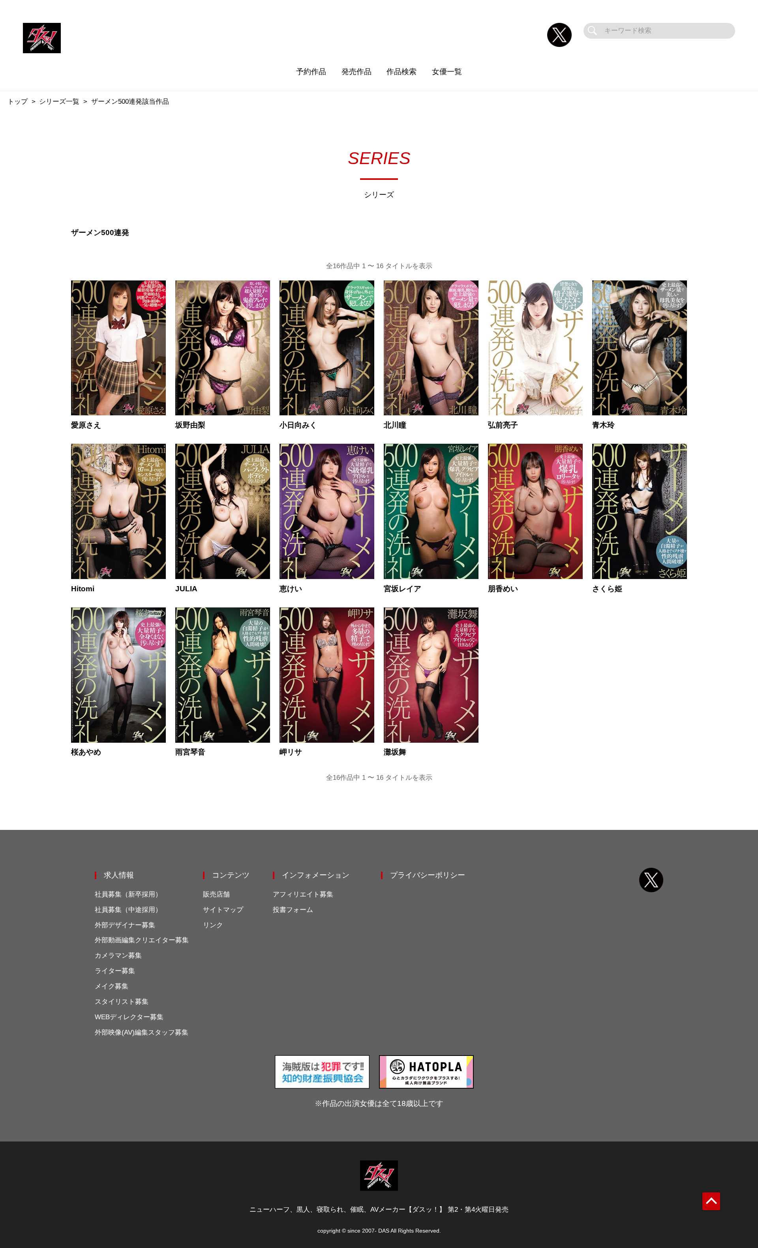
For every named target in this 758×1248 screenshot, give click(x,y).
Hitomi (82, 588)
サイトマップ (223, 910)
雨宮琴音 (190, 752)
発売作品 (356, 71)
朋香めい (503, 588)
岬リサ (291, 752)
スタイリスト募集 (121, 1001)
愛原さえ (86, 425)
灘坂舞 (395, 752)
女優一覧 (447, 71)
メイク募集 (111, 986)
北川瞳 (395, 425)
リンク (213, 925)
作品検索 (402, 71)
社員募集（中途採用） (128, 910)
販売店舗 (216, 894)
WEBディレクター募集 (129, 1017)
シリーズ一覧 (59, 101)
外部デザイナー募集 (125, 925)
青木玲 (603, 425)
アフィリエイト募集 (303, 894)
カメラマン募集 (118, 955)
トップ (18, 101)
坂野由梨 (190, 425)
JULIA (186, 588)
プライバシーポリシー (427, 875)
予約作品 (311, 71)
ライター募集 (115, 971)
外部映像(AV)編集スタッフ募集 (141, 1032)
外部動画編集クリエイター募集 (142, 940)
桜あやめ (86, 752)
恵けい (291, 588)
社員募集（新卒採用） (128, 894)
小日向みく (298, 425)
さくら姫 (607, 588)
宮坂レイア (402, 588)
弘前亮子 (503, 425)
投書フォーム (293, 910)
